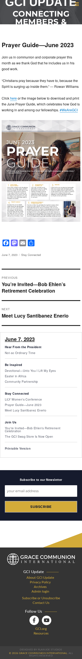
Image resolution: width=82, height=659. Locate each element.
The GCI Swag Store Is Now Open (29, 436)
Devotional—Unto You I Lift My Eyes (30, 370)
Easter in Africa (15, 376)
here (13, 98)
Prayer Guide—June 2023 (23, 404)
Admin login (40, 591)
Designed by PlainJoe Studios (41, 649)
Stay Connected (31, 255)
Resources (41, 633)
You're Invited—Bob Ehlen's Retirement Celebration (33, 429)
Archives (40, 587)
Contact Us (41, 603)
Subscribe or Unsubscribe (41, 598)
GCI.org (41, 628)
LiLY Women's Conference (23, 399)
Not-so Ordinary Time (20, 352)
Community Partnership (21, 381)
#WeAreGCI (69, 110)
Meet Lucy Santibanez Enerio (25, 410)
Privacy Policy (40, 582)
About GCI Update (40, 577)
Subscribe (41, 507)
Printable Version (18, 448)
